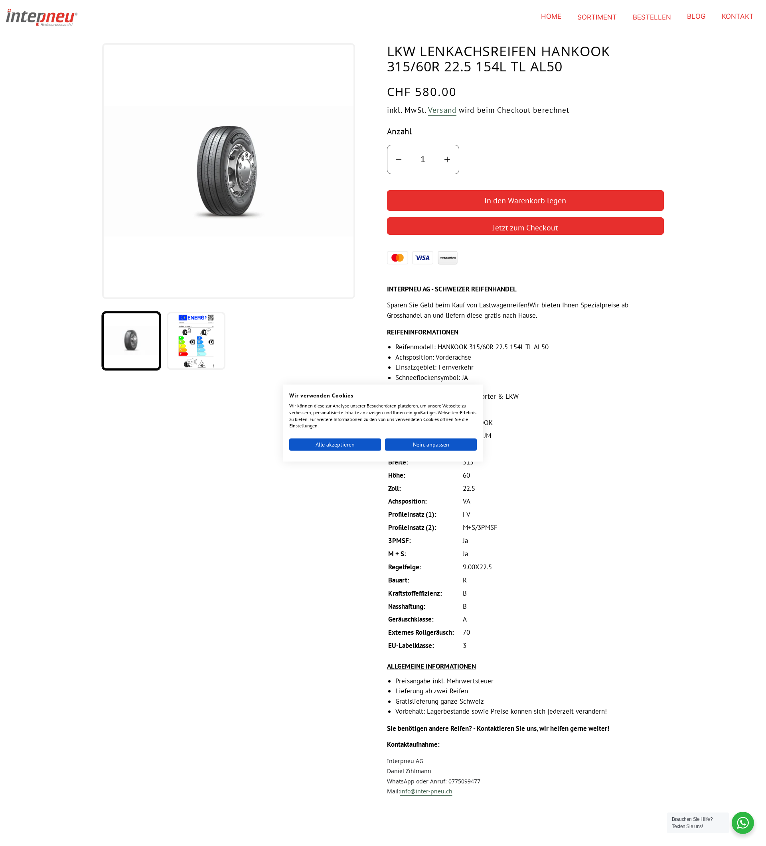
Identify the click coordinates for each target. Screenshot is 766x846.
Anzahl (399, 131)
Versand (442, 110)
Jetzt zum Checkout (525, 227)
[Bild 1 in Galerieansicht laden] (131, 341)
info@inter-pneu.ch (426, 791)
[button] (597, 17)
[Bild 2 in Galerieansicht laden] (196, 341)
